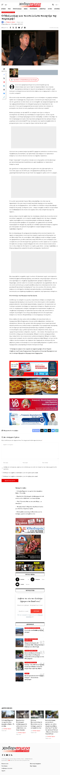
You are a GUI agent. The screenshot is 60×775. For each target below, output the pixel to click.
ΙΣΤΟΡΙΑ (35, 639)
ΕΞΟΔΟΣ (27, 673)
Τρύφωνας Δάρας (10, 22)
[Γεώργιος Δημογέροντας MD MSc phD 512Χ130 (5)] (33, 419)
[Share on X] (13, 27)
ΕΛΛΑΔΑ (27, 650)
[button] (3, 5)
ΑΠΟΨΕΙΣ (4, 12)
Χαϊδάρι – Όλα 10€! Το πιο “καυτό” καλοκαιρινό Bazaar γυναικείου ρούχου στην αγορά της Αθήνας (34, 666)
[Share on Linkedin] (4, 86)
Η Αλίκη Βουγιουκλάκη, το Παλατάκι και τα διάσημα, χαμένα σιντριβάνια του (36, 724)
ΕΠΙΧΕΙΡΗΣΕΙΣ (28, 628)
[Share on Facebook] (10, 27)
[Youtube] (22, 584)
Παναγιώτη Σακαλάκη (24, 760)
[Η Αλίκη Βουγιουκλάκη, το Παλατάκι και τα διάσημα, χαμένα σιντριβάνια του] (37, 714)
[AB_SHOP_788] (33, 368)
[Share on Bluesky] (19, 27)
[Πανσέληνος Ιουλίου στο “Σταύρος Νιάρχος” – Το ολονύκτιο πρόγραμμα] (19, 677)
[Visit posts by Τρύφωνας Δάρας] (3, 22)
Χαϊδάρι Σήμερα (7, 728)
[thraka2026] (30, 521)
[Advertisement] (33, 137)
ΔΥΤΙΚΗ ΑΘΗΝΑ (28, 639)
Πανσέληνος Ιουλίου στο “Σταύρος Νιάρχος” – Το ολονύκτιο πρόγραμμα (34, 677)
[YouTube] (7, 755)
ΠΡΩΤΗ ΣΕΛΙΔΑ (11, 12)
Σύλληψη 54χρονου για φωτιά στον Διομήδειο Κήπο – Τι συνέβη (8, 723)
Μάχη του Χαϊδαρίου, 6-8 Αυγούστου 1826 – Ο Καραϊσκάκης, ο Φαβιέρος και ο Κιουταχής (34, 645)
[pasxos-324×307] (28, 547)
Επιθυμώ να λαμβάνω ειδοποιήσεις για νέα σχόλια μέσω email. (20, 472)
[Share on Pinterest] (4, 82)
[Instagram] (38, 579)
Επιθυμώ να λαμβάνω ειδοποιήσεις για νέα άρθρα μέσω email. (20, 476)
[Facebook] (22, 579)
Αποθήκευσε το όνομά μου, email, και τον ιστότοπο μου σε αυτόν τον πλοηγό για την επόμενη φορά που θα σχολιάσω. (30, 468)
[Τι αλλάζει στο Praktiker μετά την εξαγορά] (19, 631)
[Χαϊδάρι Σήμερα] (30, 4)
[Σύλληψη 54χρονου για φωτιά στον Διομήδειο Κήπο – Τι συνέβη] (8, 714)
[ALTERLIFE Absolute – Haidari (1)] (30, 566)
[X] (4, 755)
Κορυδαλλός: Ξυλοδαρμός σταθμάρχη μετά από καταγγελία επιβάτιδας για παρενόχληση (21, 725)
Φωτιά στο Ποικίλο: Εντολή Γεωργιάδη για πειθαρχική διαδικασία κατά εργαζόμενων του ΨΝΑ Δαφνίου (34, 655)
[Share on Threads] (16, 27)
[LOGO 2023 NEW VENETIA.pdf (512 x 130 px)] (33, 404)
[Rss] (11, 755)
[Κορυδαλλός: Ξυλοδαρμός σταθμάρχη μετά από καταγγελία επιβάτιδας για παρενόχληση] (22, 714)
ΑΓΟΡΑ (26, 662)
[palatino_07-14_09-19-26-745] (33, 386)
